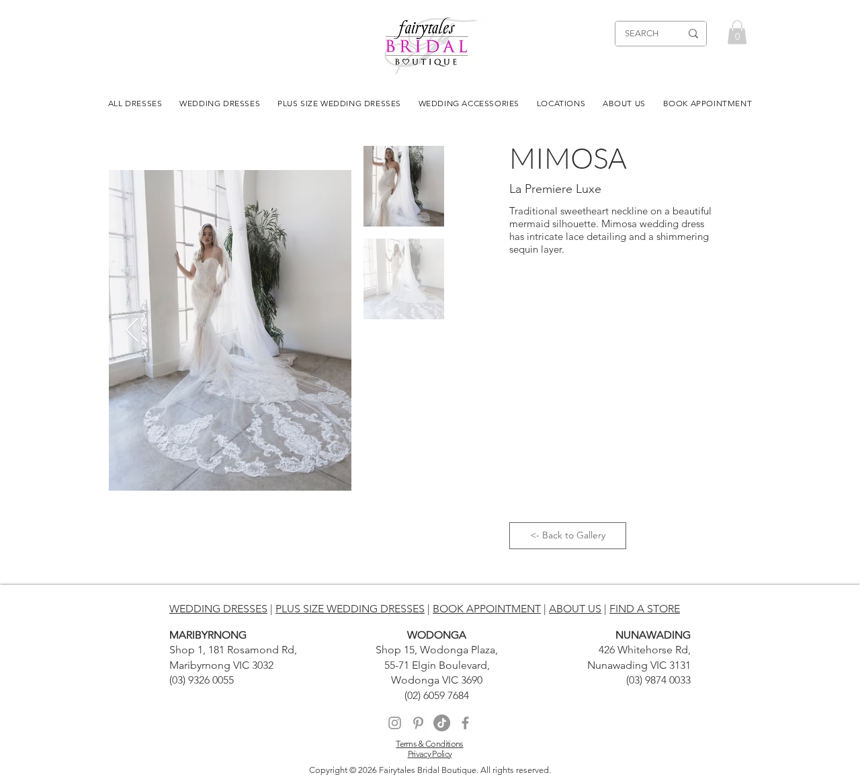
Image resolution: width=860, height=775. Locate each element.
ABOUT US (575, 608)
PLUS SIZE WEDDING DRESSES (350, 608)
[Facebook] (465, 723)
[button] (737, 32)
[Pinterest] (418, 723)
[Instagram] (394, 723)
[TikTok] (441, 723)
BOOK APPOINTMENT (487, 608)
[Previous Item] (132, 331)
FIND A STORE (644, 608)
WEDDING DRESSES (218, 608)
